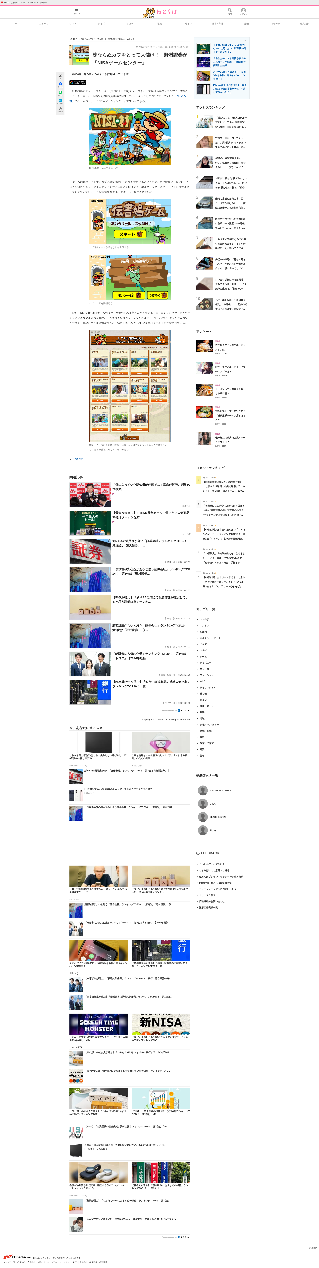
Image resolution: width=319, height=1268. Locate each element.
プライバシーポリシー (61, 1262)
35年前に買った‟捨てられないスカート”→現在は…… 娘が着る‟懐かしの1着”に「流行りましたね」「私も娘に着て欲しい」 (231, 187)
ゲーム (203, 656)
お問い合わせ (43, 1262)
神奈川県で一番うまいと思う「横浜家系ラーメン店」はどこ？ (230, 415)
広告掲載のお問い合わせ (210, 901)
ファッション (207, 675)
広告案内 (31, 1262)
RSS (75, 1262)
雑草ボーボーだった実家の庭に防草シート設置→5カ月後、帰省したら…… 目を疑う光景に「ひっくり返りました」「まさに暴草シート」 (231, 227)
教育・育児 (217, 23)
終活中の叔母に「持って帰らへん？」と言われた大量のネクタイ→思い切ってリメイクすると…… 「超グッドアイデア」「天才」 (230, 268)
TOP (14, 23)
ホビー (203, 681)
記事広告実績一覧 (207, 907)
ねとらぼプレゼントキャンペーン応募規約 (219, 876)
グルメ (130, 23)
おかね (203, 631)
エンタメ (72, 23)
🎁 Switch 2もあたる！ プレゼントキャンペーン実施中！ (24, 2)
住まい (188, 23)
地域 (159, 23)
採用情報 (93, 1262)
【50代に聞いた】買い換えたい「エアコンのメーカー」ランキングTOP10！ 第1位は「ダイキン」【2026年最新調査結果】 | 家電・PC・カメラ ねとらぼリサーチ (224, 538)
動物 (246, 23)
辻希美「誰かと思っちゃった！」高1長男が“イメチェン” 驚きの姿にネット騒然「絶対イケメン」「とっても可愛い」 (232, 147)
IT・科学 (204, 619)
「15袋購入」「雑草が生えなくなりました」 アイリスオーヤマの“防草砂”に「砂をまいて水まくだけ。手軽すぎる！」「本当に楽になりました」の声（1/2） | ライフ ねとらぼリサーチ (224, 562)
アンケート (204, 331)
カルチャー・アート (210, 638)
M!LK (212, 803)
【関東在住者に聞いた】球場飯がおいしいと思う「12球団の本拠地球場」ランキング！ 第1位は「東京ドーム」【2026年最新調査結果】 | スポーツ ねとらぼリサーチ (224, 491)
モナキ (213, 830)
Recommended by (169, 710)
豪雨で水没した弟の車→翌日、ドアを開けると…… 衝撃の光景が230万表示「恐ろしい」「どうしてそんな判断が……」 (230, 207)
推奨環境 (103, 1262)
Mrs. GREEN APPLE (220, 790)
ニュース (43, 23)
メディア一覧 (9, 1262)
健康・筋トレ (207, 706)
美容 (202, 755)
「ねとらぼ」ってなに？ (210, 864)
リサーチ (275, 23)
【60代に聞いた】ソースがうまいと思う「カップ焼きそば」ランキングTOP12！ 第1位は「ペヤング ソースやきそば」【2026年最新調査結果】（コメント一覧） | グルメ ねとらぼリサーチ (225, 586)
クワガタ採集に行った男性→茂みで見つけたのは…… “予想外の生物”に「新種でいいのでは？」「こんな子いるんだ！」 (231, 288)
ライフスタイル (208, 687)
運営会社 (83, 1262)
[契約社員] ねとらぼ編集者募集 (214, 882)
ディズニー (206, 662)
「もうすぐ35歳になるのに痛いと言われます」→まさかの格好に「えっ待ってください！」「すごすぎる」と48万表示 (230, 248)
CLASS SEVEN (218, 817)
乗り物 (203, 693)
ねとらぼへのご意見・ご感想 (212, 870)
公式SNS (21, 1262)
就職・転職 (206, 730)
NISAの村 (78, 459)
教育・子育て (207, 743)
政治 (202, 737)
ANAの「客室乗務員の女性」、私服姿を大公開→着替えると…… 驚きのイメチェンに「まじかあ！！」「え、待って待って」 (230, 167)
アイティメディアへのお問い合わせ (216, 889)
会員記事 (304, 23)
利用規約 (313, 1248)
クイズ (101, 23)
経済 (202, 749)
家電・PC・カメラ (209, 724)
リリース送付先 (205, 895)
